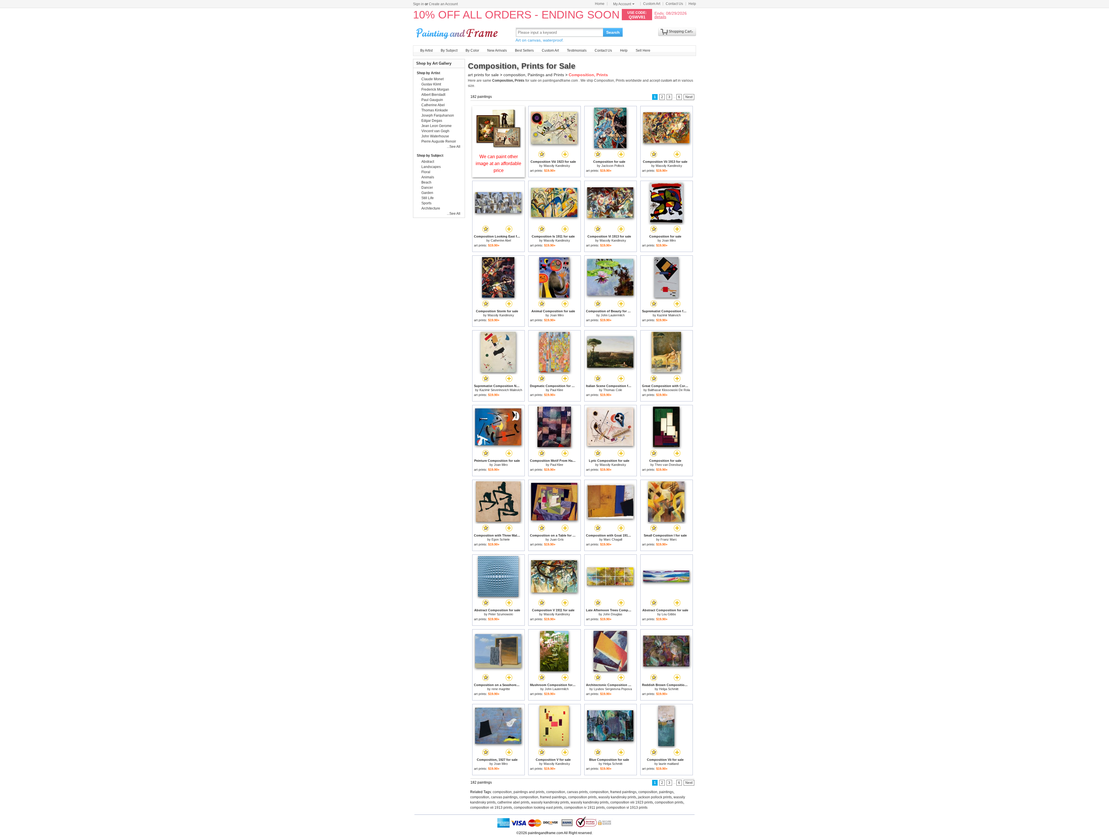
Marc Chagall (613, 539)
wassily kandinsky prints (617, 797)
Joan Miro (669, 240)
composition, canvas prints (567, 792)
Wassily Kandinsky (557, 165)
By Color (472, 50)
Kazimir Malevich (669, 315)
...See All (453, 147)
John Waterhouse (435, 136)
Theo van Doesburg (669, 464)
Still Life (427, 198)
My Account (622, 4)
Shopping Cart (680, 31)
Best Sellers (524, 50)
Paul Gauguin (432, 100)
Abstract (427, 162)
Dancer (427, 188)
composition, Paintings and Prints (533, 74)
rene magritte (501, 689)
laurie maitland (669, 763)
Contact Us (674, 4)
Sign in (418, 4)
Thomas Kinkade (434, 110)
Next (689, 97)
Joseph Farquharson (437, 115)
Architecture (430, 208)
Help (692, 4)
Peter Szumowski (500, 614)
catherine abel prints (513, 802)
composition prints (582, 797)
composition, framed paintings (613, 792)
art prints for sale (483, 74)
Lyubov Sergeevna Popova (613, 689)
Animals (427, 177)
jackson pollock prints (655, 797)
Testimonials (577, 50)
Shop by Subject (430, 156)
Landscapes (431, 167)
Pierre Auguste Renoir (438, 141)
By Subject (449, 50)
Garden (427, 193)
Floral (425, 172)
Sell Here (643, 50)
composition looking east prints (538, 808)
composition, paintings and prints (518, 792)
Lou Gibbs (669, 614)
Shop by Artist (428, 73)
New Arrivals (497, 50)
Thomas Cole (612, 390)
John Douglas (612, 614)
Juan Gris (557, 539)
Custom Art (651, 4)
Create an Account (443, 4)
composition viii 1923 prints (631, 802)
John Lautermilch (613, 315)
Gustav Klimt (431, 84)
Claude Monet (432, 79)
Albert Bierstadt (433, 95)
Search (613, 32)
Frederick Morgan (435, 89)
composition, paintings (655, 792)
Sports (426, 203)
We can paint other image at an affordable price (498, 163)
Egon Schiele (501, 539)
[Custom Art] (498, 146)
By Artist (426, 50)
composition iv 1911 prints (584, 808)
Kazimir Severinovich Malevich (500, 390)
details (660, 17)
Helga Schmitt (668, 689)
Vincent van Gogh (435, 131)
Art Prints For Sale (457, 32)
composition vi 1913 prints (626, 808)
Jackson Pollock (612, 165)
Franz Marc (668, 539)
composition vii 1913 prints (491, 808)
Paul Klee (556, 390)
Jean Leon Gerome (436, 126)
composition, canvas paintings (494, 797)
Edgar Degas (431, 121)
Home (599, 4)
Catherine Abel (501, 240)
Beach (426, 182)
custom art (669, 81)
